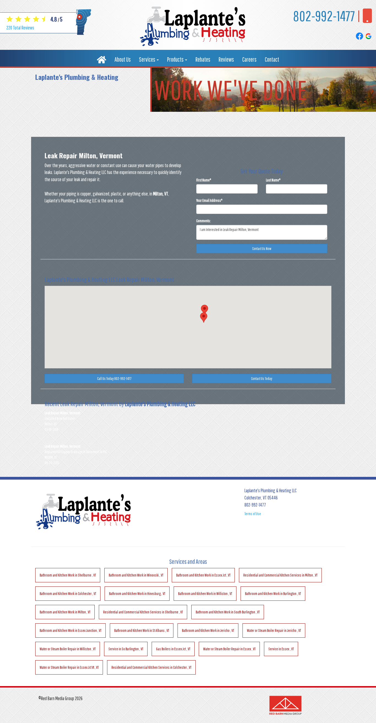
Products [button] (175, 59)
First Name (203, 180)
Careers (249, 59)
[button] (203, 317)
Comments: (203, 221)
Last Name (273, 180)
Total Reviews (20, 28)
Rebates (202, 59)
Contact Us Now (261, 248)
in (68, 575)
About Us (123, 59)
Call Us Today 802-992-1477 (114, 378)
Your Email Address (209, 200)
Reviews (226, 59)
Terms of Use (252, 514)
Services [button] (147, 59)
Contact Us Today (261, 378)
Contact (272, 59)
